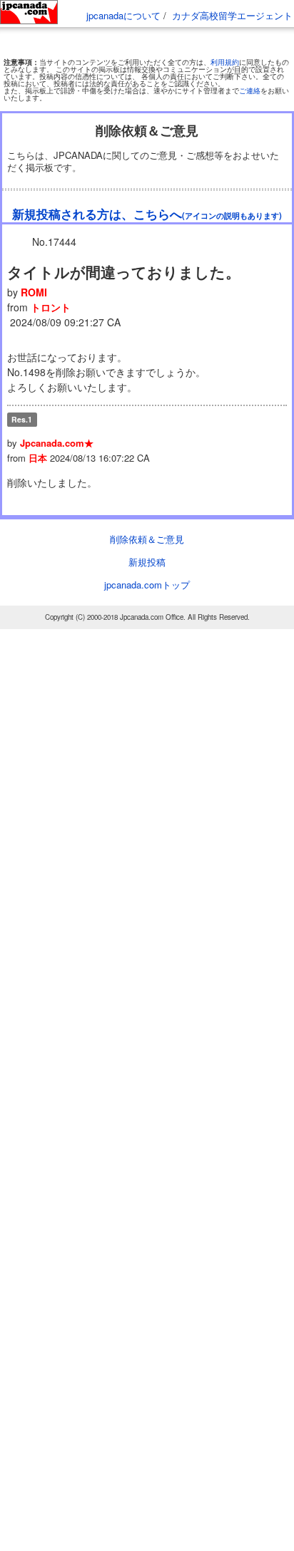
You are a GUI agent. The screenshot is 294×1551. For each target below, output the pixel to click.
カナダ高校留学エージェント (232, 15)
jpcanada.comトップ (147, 584)
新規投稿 (147, 562)
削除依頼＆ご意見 (147, 539)
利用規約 (225, 62)
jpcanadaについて (123, 15)
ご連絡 (249, 90)
